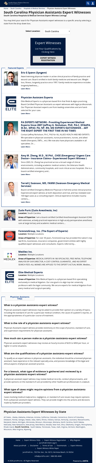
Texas (53, 427)
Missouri (38, 422)
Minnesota (30, 422)
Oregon (77, 425)
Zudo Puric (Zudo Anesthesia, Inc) (37, 210)
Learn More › (26, 89)
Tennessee (46, 427)
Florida (14, 420)
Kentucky (64, 420)
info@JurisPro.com (42, 456)
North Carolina (66, 422)
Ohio (63, 425)
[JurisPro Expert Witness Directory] (38, 3)
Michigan (21, 422)
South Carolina (15, 8)
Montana (56, 422)
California (45, 417)
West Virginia (18, 430)
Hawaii (28, 420)
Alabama (21, 417)
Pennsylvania (86, 425)
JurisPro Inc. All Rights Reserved (26, 461)
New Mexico (40, 425)
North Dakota (78, 422)
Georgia (21, 420)
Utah (58, 427)
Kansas (57, 420)
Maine (14, 422)
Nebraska (7, 425)
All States (7, 417)
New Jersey (30, 425)
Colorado (53, 417)
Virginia (64, 427)
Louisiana (73, 420)
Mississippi (47, 422)
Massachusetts (83, 420)
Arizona (37, 417)
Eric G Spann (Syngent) (34, 73)
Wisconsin (8, 430)
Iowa (33, 420)
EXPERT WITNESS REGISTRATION (48, 59)
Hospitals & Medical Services (34, 8)
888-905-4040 (56, 456)
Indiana (51, 420)
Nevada (49, 425)
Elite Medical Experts (30, 272)
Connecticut (62, 417)
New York (56, 425)
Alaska (14, 417)
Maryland (7, 422)
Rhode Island (9, 427)
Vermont (71, 427)
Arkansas (29, 417)
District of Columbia (76, 417)
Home (6, 8)
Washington (80, 427)
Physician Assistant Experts (37, 98)
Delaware (7, 420)
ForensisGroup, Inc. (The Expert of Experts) (43, 231)
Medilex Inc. (25, 252)
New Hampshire (18, 425)
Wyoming (27, 430)
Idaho (38, 420)
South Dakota (35, 427)
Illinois (44, 420)
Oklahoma (70, 425)
